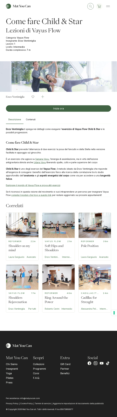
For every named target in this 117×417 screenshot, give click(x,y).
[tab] (14, 121)
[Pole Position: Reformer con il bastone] (95, 236)
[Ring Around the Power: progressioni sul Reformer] (58, 288)
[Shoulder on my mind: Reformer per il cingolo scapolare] (22, 236)
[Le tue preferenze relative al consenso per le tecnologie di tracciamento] (114, 313)
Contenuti (30, 119)
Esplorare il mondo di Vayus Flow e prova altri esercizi (33, 185)
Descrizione (14, 119)
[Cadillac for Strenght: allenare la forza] (95, 288)
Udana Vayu (40, 162)
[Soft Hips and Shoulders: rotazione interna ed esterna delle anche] (58, 236)
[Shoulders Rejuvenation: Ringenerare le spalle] (22, 288)
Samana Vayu (42, 159)
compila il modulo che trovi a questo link (31, 195)
